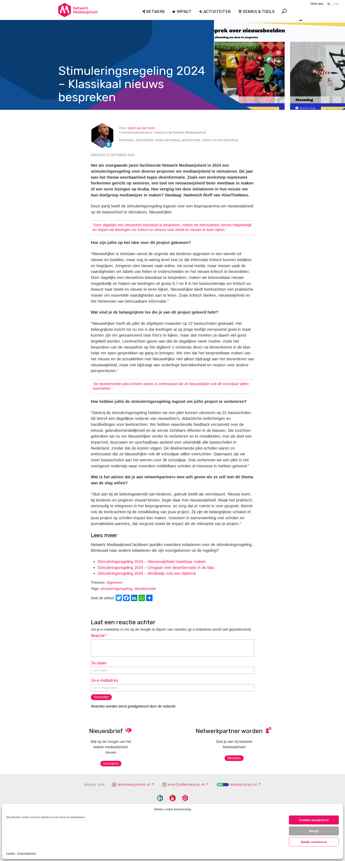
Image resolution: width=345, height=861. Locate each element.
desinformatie (145, 589)
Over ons (316, 3)
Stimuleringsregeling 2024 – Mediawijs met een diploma (146, 573)
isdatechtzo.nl (243, 785)
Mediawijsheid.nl (134, 785)
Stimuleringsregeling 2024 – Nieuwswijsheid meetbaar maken (151, 561)
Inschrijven (111, 763)
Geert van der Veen (141, 128)
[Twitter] (119, 598)
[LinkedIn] (135, 598)
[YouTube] (172, 798)
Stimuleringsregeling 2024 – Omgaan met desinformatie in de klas (155, 567)
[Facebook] (127, 598)
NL (329, 3)
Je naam (98, 663)
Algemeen (114, 583)
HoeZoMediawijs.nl (186, 785)
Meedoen (234, 758)
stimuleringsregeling (116, 589)
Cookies (10, 853)
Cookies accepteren (314, 820)
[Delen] (150, 598)
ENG (336, 3)
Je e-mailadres (104, 680)
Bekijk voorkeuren (314, 842)
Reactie (99, 635)
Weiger (314, 831)
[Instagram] (185, 798)
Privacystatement (26, 853)
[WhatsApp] (142, 598)
